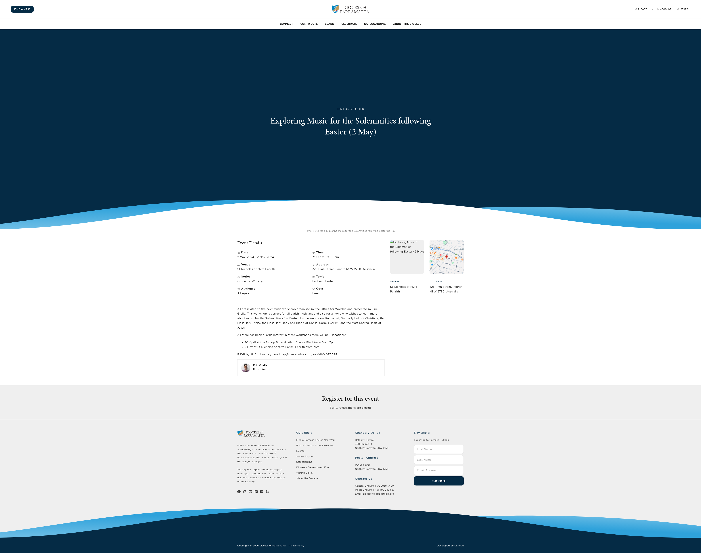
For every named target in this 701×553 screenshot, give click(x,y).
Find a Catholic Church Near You (315, 440)
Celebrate (349, 23)
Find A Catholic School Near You (315, 445)
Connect (286, 23)
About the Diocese (407, 23)
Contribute (309, 23)
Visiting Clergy (304, 472)
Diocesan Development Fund (313, 467)
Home (308, 231)
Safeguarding (375, 23)
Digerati (459, 545)
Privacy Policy (296, 545)
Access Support (305, 456)
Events (319, 231)
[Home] (350, 9)
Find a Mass (22, 9)
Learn (329, 23)
